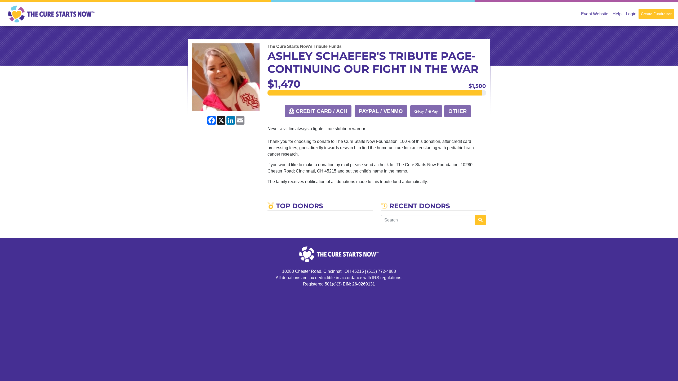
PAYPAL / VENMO (381, 111)
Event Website (594, 14)
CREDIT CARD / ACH (320, 111)
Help (617, 14)
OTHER (457, 111)
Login (631, 14)
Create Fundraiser (656, 14)
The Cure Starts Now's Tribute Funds (304, 46)
